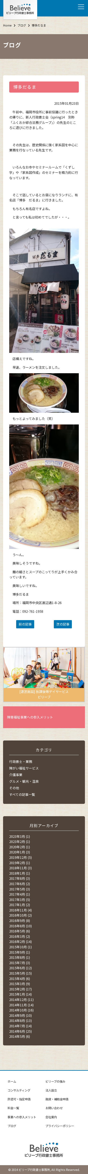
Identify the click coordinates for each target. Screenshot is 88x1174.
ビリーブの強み (55, 1081)
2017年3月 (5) (19, 899)
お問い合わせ (54, 1108)
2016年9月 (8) (19, 920)
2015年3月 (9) (19, 983)
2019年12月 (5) (20, 857)
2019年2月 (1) (19, 862)
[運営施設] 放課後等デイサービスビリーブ (44, 694)
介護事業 (15, 774)
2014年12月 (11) (21, 999)
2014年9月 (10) (20, 1015)
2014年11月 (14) (21, 1004)
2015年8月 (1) (19, 957)
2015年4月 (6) (19, 978)
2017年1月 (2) (19, 904)
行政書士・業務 (20, 761)
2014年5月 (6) (19, 1036)
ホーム (12, 1081)
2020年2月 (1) (19, 846)
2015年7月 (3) (19, 962)
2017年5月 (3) (19, 889)
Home (7, 25)
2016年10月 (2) (20, 915)
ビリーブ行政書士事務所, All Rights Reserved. (49, 1169)
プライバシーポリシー (59, 1126)
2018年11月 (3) (20, 867)
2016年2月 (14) (20, 941)
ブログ (21, 25)
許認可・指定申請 (19, 1099)
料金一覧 (13, 1108)
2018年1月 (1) (19, 873)
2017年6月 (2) (19, 883)
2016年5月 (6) (19, 931)
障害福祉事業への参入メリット (30, 717)
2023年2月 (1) (19, 841)
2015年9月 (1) (19, 952)
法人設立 (51, 1090)
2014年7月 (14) (20, 1025)
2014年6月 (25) (20, 1031)
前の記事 (25, 624)
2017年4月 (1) (19, 894)
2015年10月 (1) (20, 946)
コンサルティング (19, 1090)
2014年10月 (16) (21, 1010)
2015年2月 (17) (20, 989)
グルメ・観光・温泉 (24, 781)
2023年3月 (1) (19, 836)
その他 (14, 787)
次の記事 (62, 624)
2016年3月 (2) (19, 936)
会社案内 (51, 1117)
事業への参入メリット (22, 1117)
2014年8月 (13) (20, 1020)
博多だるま (24, 87)
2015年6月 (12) (20, 967)
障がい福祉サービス (24, 768)
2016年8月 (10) (20, 925)
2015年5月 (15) (20, 973)
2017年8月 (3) (19, 878)
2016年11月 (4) (20, 910)
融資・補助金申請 (56, 1099)
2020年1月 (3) (19, 852)
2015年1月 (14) (20, 994)
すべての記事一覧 (22, 794)
